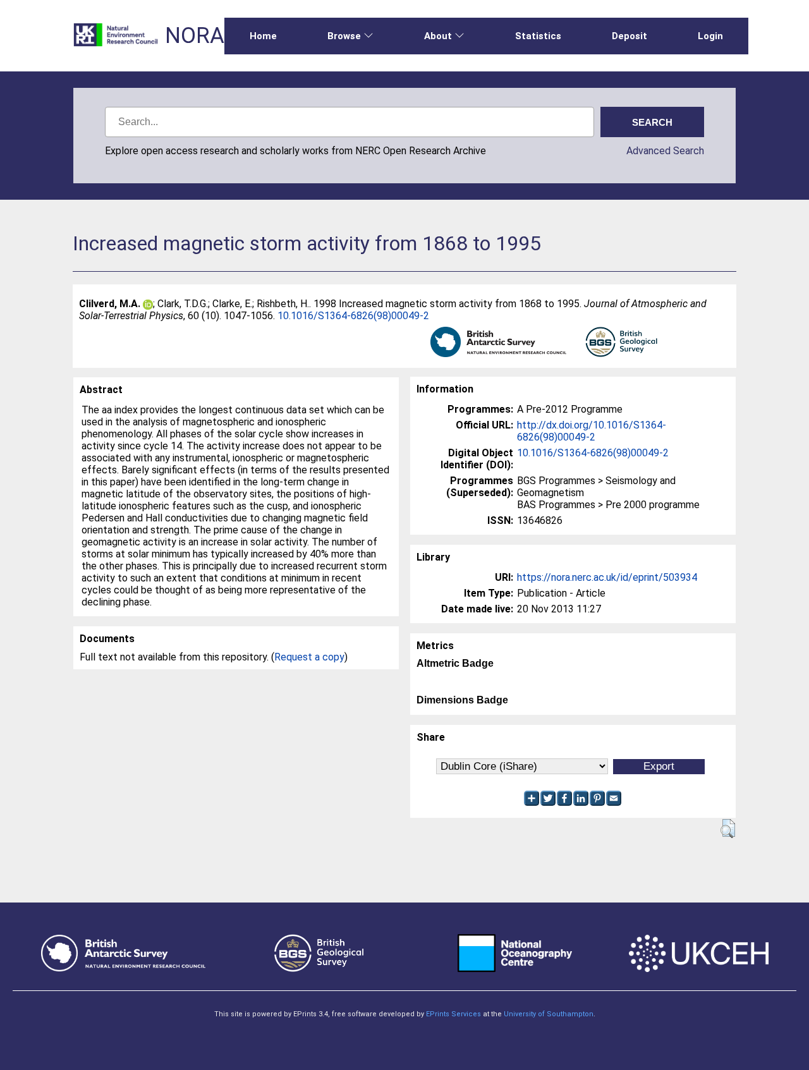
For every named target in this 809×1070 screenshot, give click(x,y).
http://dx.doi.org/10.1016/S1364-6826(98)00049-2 (591, 431)
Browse (344, 36)
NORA (194, 36)
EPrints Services (453, 1014)
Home (263, 36)
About (438, 36)
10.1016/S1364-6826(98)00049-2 (353, 316)
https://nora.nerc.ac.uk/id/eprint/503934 (607, 577)
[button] (728, 828)
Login (710, 36)
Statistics (538, 36)
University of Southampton (548, 1014)
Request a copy (309, 657)
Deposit (629, 36)
